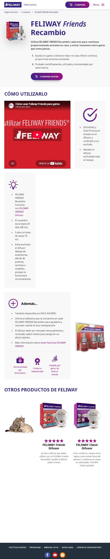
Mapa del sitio (51, 547)
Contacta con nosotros (89, 547)
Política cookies (17, 547)
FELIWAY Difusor (54, 446)
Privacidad (35, 547)
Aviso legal (67, 547)
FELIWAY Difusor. (22, 212)
